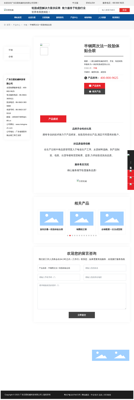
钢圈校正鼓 (81, 229)
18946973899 (19, 360)
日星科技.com (33, 382)
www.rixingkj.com (21, 378)
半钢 (25, 25)
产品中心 (16, 25)
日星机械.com (19, 382)
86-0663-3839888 (21, 371)
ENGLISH (90, 3)
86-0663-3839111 (25, 367)
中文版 (75, 3)
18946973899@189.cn (19, 375)
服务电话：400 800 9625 (113, 3)
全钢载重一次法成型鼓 (111, 229)
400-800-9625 (109, 77)
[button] (67, 235)
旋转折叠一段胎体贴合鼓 (51, 229)
